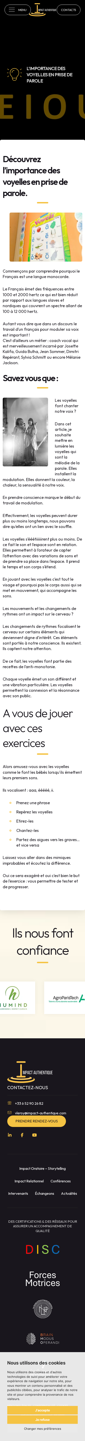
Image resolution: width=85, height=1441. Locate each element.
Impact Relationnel (29, 1181)
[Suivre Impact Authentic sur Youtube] (34, 1135)
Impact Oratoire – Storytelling (42, 1168)
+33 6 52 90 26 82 (29, 1103)
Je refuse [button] (42, 1420)
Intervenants (18, 1193)
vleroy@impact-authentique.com (40, 1113)
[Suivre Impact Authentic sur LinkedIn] (9, 1135)
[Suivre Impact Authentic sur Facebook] (22, 1135)
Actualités (69, 1193)
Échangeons (44, 1193)
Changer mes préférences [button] (42, 1428)
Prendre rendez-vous (36, 1121)
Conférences (61, 1181)
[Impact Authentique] (42, 9)
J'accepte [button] (42, 1410)
